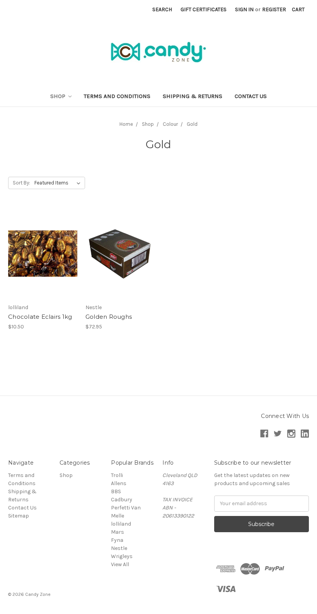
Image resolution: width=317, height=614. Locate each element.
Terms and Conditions (117, 96)
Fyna (117, 540)
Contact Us (251, 96)
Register (274, 9)
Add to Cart (120, 260)
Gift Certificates (204, 9)
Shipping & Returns (192, 96)
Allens (118, 483)
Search (162, 9)
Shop (58, 96)
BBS (116, 491)
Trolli (117, 475)
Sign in (244, 9)
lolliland (121, 524)
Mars (117, 532)
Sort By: (21, 183)
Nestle (119, 548)
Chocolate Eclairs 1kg (40, 316)
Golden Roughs (108, 316)
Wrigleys (122, 556)
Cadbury (121, 499)
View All (120, 564)
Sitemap (18, 516)
